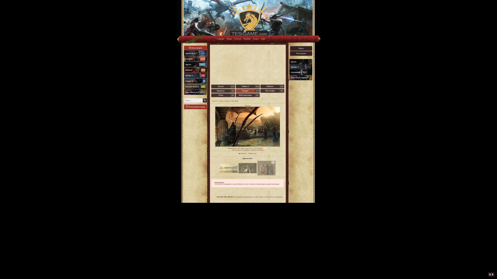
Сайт (263, 39)
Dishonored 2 (296, 72)
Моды (229, 39)
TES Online (270, 91)
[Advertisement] (300, 121)
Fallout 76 (194, 81)
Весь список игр (194, 92)
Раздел (221, 101)
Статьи (238, 39)
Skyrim (194, 64)
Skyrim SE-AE (194, 53)
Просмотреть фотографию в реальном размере (247, 150)
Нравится (243, 153)
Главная (220, 39)
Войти (301, 48)
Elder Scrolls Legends (299, 77)
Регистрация (301, 53)
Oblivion (194, 70)
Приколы (221, 91)
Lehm (265, 148)
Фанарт (245, 91)
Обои (220, 95)
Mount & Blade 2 (194, 87)
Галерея (247, 39)
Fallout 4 (194, 59)
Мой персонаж (245, 95)
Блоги (255, 39)
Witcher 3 (194, 75)
